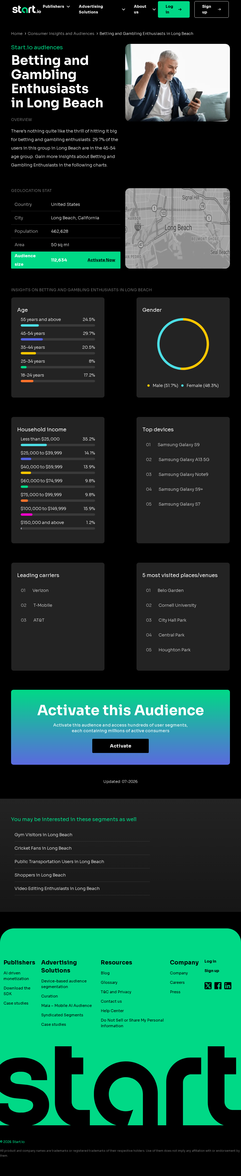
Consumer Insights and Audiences (61, 33)
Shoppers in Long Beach (40, 875)
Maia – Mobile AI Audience (66, 1005)
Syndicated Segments (62, 1015)
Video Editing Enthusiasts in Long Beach (57, 888)
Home (17, 33)
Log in (169, 9)
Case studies (16, 1003)
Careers (177, 982)
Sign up (206, 9)
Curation (49, 996)
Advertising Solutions (91, 9)
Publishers (53, 6)
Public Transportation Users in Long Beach (59, 861)
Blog (105, 973)
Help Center (112, 1010)
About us (140, 9)
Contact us (111, 1001)
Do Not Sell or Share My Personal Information (132, 1023)
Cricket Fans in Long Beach (43, 848)
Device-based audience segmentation (64, 984)
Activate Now (101, 260)
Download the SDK (17, 991)
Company (179, 973)
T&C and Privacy (116, 991)
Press (175, 991)
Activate (120, 746)
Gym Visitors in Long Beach (43, 834)
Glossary (109, 982)
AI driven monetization (16, 976)
